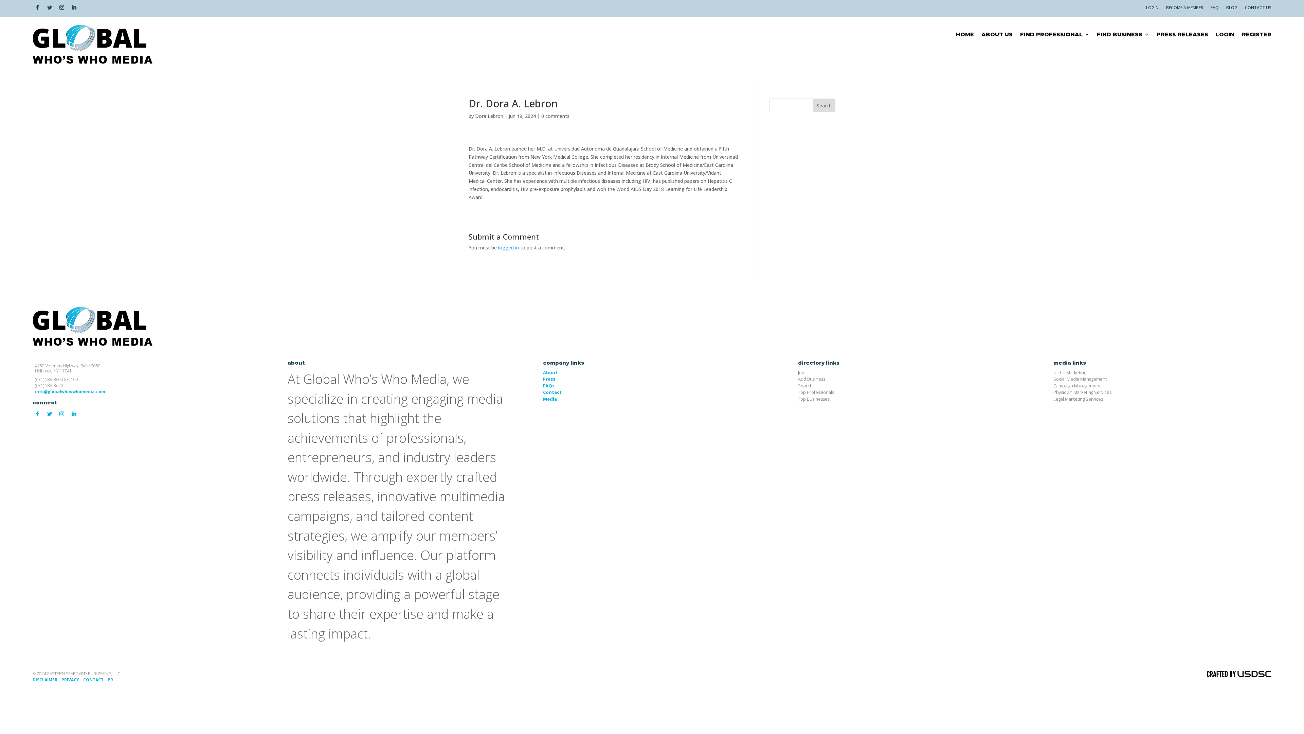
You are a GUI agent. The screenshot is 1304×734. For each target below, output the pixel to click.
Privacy (70, 680)
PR (110, 680)
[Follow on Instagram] (62, 7)
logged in (508, 247)
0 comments (555, 116)
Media (550, 399)
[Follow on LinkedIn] (74, 7)
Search (824, 105)
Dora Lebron (489, 116)
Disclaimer (45, 680)
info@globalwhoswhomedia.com (70, 392)
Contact (552, 392)
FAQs (549, 386)
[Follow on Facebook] (37, 7)
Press (549, 379)
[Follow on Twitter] (49, 7)
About (550, 372)
